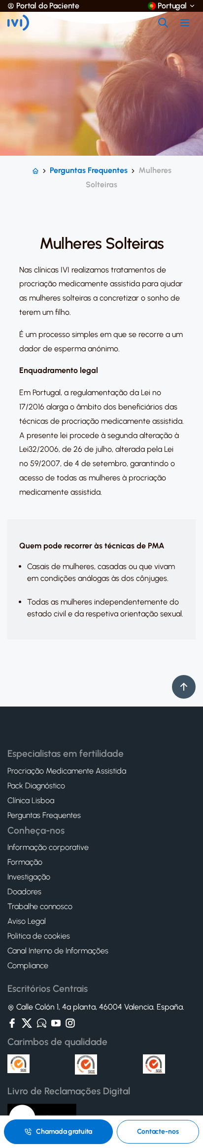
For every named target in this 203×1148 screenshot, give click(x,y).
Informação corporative (48, 847)
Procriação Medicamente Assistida (66, 771)
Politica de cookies (38, 936)
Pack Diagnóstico (36, 785)
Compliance (27, 965)
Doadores (24, 891)
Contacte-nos (157, 1131)
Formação (24, 862)
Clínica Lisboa (30, 800)
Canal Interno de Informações (57, 950)
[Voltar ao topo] (184, 687)
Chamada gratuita (64, 1131)
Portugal (172, 6)
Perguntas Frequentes (89, 170)
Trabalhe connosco (39, 906)
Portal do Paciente (47, 6)
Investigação (28, 877)
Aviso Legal (26, 921)
